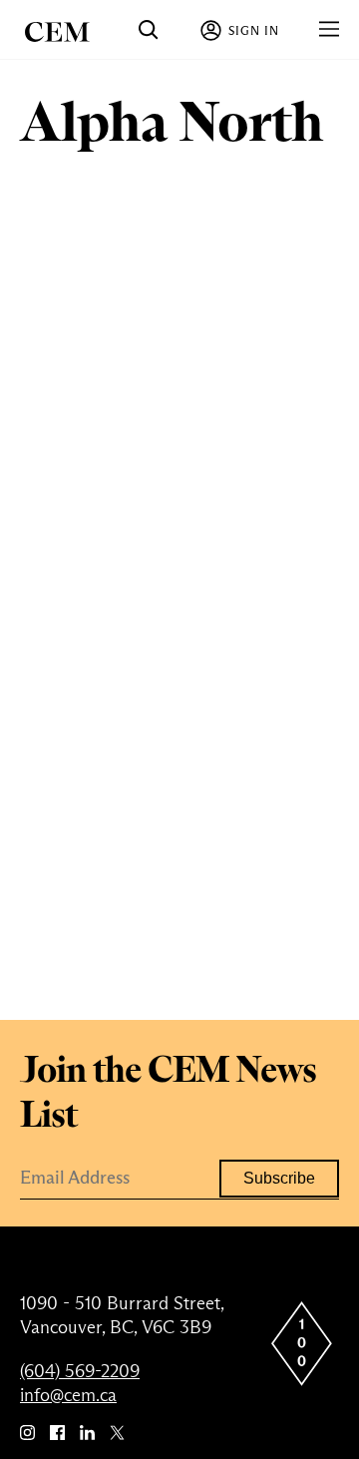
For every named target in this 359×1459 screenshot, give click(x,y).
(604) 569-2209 (80, 1371)
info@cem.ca (68, 1395)
